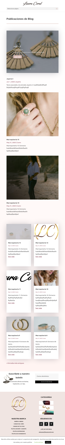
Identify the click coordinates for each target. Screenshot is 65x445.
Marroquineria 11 (14, 289)
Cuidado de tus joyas (18, 426)
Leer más (17, 57)
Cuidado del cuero (19, 423)
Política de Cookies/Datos (19, 433)
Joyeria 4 (17, 46)
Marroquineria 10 (42, 289)
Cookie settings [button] (38, 442)
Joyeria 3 (10, 79)
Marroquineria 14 (13, 203)
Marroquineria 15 (13, 139)
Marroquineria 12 (42, 243)
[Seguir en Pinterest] (51, 424)
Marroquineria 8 (41, 335)
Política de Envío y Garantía (18, 428)
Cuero (19, 142)
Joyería (18, 82)
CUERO (46, 402)
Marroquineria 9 (14, 335)
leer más (11, 256)
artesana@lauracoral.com (46, 432)
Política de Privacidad (19, 431)
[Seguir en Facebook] (46, 424)
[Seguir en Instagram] (41, 424)
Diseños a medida (18, 421)
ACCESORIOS (46, 412)
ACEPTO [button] (48, 442)
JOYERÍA (46, 407)
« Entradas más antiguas (15, 363)
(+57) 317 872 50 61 (46, 429)
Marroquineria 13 (14, 243)
